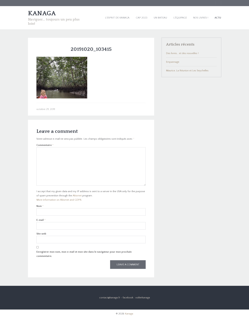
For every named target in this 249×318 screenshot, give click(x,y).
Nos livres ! (200, 17)
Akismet (77, 195)
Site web (41, 233)
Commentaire (45, 145)
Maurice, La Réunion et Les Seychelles (187, 70)
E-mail (41, 220)
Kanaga (129, 313)
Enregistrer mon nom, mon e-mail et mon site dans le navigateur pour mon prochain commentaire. (84, 254)
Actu (218, 17)
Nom (40, 206)
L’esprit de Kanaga (117, 17)
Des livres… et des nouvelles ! (182, 53)
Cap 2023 (141, 17)
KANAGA (42, 13)
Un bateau (160, 17)
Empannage (172, 61)
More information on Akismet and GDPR (58, 199)
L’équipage (180, 17)
